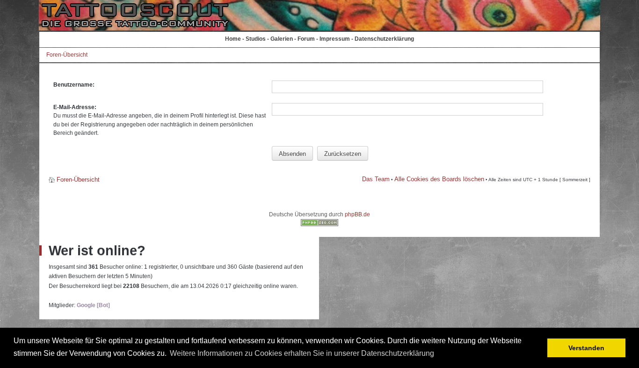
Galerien (281, 39)
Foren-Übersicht (66, 55)
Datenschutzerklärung (384, 39)
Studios (256, 39)
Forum (306, 39)
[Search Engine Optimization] (319, 224)
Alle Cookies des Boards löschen (439, 179)
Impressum (335, 39)
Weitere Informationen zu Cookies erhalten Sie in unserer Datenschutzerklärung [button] (302, 353)
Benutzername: (73, 84)
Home (233, 39)
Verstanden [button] (586, 348)
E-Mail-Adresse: (74, 107)
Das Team (376, 179)
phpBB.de (357, 214)
